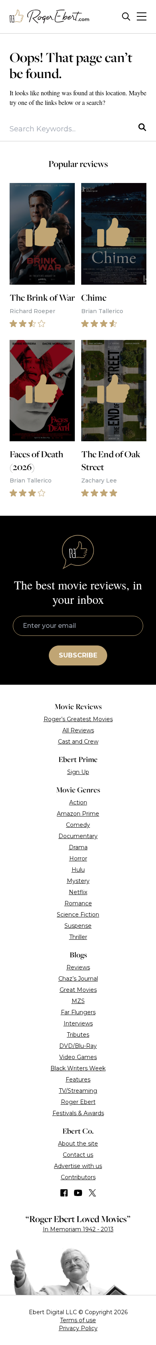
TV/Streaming (78, 1090)
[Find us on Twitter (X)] (92, 1192)
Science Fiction (78, 914)
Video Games (78, 1057)
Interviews (78, 1023)
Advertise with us (78, 1166)
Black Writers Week (78, 1068)
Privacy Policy (78, 1328)
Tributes (78, 1034)
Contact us (78, 1154)
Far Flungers (78, 1012)
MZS (78, 1001)
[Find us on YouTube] (78, 1193)
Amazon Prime (78, 813)
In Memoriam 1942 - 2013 (78, 1229)
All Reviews (78, 730)
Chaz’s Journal (78, 978)
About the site (78, 1143)
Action (78, 802)
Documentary (78, 836)
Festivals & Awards (78, 1113)
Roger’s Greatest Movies (78, 719)
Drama (78, 847)
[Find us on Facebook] (64, 1192)
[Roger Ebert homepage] (50, 17)
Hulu (78, 869)
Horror (78, 858)
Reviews (78, 967)
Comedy (78, 824)
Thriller (78, 937)
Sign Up (78, 772)
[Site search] (126, 16)
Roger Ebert (78, 1102)
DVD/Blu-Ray (78, 1045)
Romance (78, 903)
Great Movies (78, 989)
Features (78, 1079)
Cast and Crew (78, 741)
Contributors (78, 1177)
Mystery (78, 881)
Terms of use (78, 1320)
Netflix (78, 892)
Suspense (78, 925)
